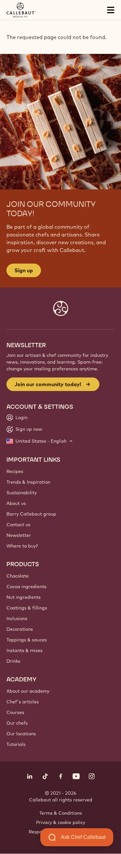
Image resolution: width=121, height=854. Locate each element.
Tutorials (15, 744)
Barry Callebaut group (31, 514)
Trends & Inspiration (28, 482)
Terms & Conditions (60, 813)
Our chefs (17, 723)
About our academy (27, 691)
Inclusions (16, 618)
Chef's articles (22, 702)
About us (16, 503)
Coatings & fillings (26, 608)
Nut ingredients (23, 597)
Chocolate (17, 576)
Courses (15, 712)
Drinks (13, 661)
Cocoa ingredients (26, 586)
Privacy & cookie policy (60, 822)
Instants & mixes (24, 650)
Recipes (14, 471)
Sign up (24, 270)
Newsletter (18, 535)
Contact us (18, 524)
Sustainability (21, 493)
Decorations (19, 629)
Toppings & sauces (26, 640)
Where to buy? (22, 546)
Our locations (21, 734)
